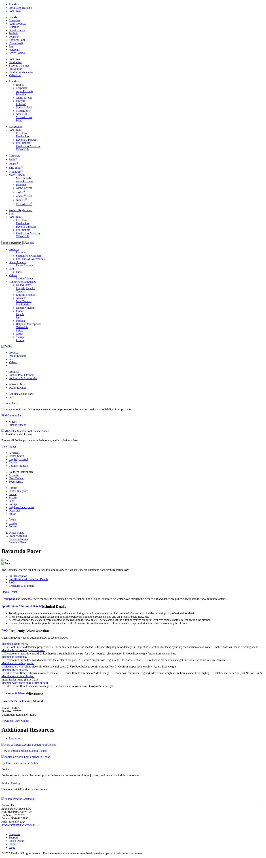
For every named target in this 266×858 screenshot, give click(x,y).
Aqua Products (17, 23)
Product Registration (20, 7)
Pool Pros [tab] (14, 10)
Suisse (19, 330)
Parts (19, 271)
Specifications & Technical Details (28, 579)
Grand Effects (17, 30)
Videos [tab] (13, 362)
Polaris (13, 163)
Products (21, 252)
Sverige (20, 337)
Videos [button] (13, 275)
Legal (12, 847)
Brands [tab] (13, 4)
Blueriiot (14, 26)
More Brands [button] (16, 174)
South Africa (23, 304)
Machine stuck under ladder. (17, 676)
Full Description (18, 575)
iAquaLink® (16, 43)
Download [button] (7, 720)
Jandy (13, 159)
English (20, 288)
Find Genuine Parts (12, 415)
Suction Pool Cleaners (28, 255)
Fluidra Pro (15, 62)
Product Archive (18, 535)
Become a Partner (19, 65)
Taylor (20, 192)
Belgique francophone (28, 324)
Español (30, 288)
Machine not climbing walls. (17, 663)
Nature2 (21, 200)
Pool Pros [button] (14, 129)
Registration (15, 126)
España (20, 314)
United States (23, 284)
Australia (21, 297)
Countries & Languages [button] (22, 281)
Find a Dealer (16, 840)
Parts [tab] (11, 359)
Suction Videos (24, 278)
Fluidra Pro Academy (21, 72)
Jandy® (13, 33)
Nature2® (14, 49)
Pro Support (15, 68)
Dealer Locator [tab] (17, 355)
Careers (13, 844)
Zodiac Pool (24, 196)
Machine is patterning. (14, 656)
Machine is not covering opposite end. (23, 650)
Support (13, 837)
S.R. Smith (16, 167)
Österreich (22, 327)
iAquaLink (16, 171)
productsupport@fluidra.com (18, 824)
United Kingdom (25, 307)
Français (30, 294)
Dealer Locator (24, 265)
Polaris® (14, 36)
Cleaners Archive (18, 539)
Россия (20, 340)
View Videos (8, 446)
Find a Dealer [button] (9, 591)
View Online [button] (21, 720)
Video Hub (15, 75)
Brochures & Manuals (21, 585)
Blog (11, 46)
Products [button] (14, 249)
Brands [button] (13, 81)
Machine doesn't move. (14, 643)
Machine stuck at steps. (14, 669)
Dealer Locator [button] (17, 262)
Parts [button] (11, 268)
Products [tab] (14, 352)
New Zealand (23, 301)
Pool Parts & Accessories (30, 258)
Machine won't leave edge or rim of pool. (24, 682)
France (20, 311)
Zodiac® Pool (17, 39)
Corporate (14, 20)
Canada (20, 291)
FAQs (12, 582)
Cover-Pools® (17, 52)
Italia (19, 317)
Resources (14, 738)
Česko (19, 333)
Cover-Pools (24, 204)
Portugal (21, 320)
